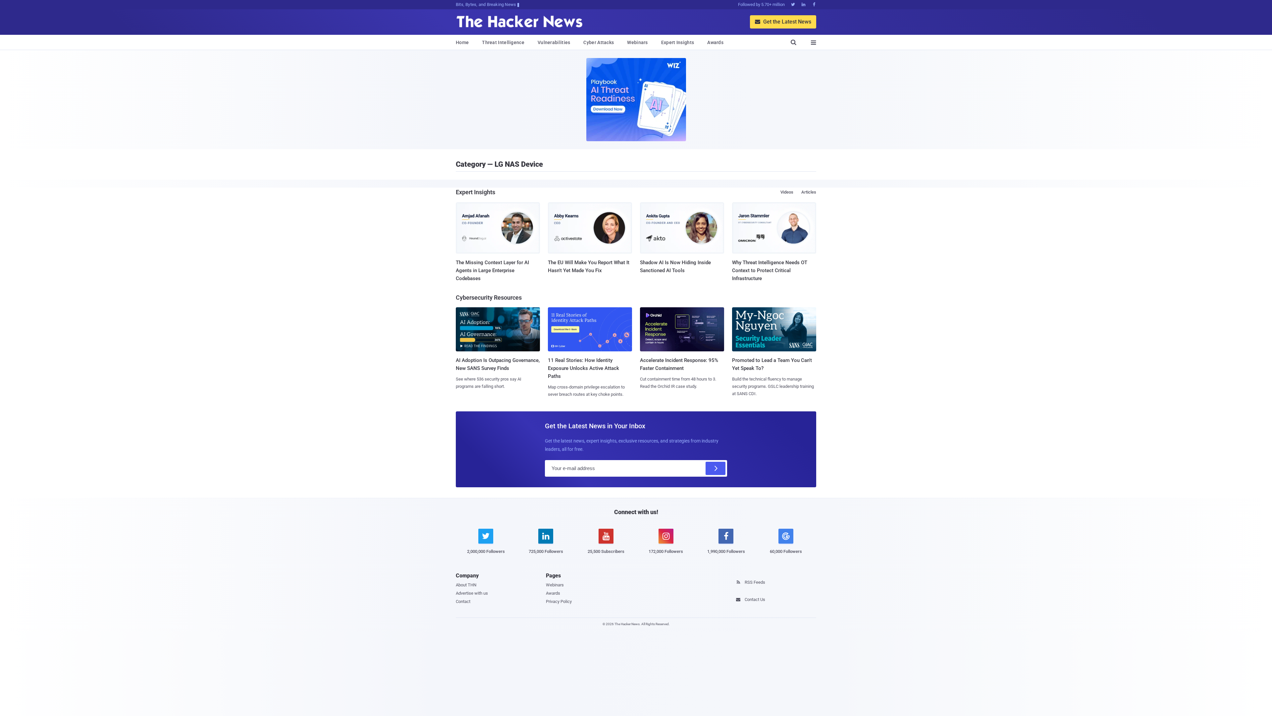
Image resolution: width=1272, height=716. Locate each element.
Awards (715, 42)
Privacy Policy (559, 601)
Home (462, 42)
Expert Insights (677, 42)
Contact (463, 601)
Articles (808, 192)
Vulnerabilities (554, 42)
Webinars (637, 42)
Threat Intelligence (503, 42)
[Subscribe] (715, 468)
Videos (786, 192)
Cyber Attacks (598, 42)
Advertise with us (472, 593)
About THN (466, 584)
